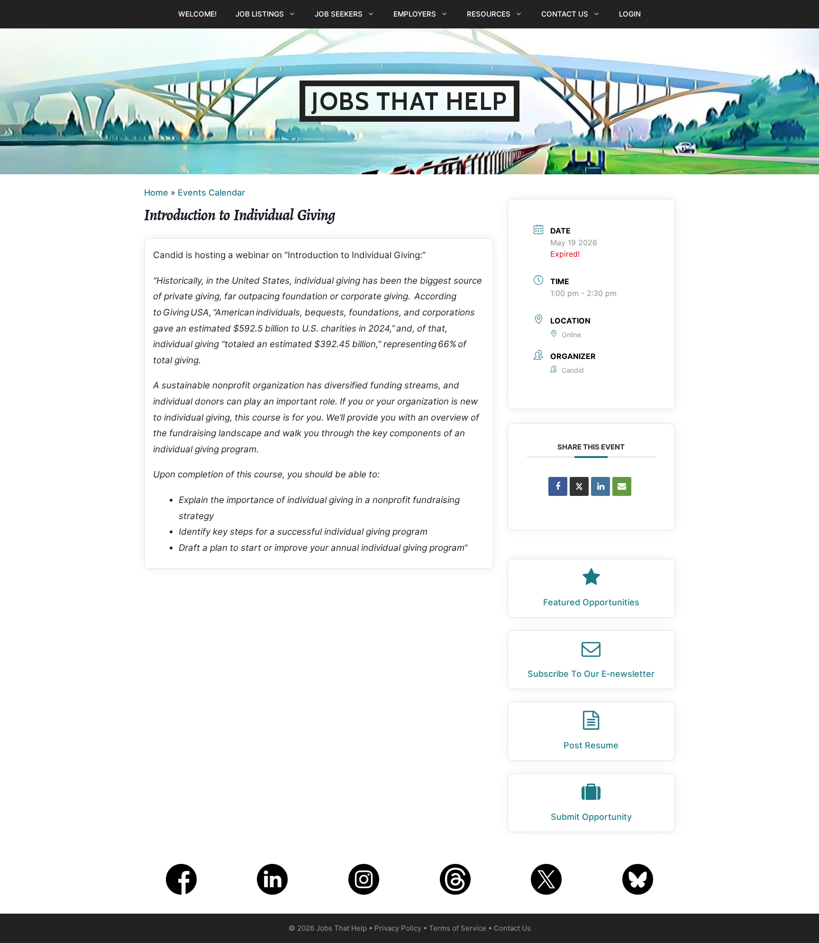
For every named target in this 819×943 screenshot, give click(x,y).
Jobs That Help (409, 101)
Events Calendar (211, 193)
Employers (414, 13)
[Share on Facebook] (557, 486)
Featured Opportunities (591, 602)
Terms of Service (457, 928)
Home (156, 193)
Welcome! (197, 13)
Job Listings (260, 13)
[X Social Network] (579, 486)
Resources (488, 13)
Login (630, 13)
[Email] (621, 486)
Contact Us (564, 13)
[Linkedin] (600, 486)
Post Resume (591, 745)
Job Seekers (339, 13)
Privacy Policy (397, 928)
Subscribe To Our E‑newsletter (591, 674)
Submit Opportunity (591, 817)
